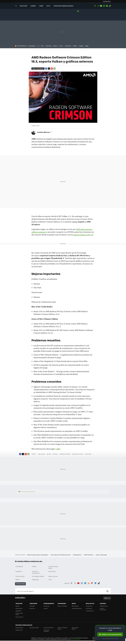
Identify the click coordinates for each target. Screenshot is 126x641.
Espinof (46, 608)
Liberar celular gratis (101, 555)
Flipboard (52, 69)
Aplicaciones (41, 454)
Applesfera (18, 611)
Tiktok (110, 6)
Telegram (85, 582)
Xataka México (19, 627)
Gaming (33, 6)
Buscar (107, 591)
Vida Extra (32, 608)
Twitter (98, 6)
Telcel (50, 579)
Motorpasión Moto (77, 608)
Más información (75, 639)
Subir (106, 598)
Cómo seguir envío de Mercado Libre (61, 555)
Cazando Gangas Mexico (53, 567)
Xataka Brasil (19, 630)
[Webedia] (107, 1)
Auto (48, 6)
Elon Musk (68, 46)
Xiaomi (55, 46)
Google (81, 46)
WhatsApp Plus (77, 555)
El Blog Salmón (104, 606)
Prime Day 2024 (20, 576)
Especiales (19, 571)
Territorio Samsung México (63, 6)
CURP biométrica (88, 555)
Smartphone (32, 46)
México (17, 579)
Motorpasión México (75, 628)
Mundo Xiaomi (19, 617)
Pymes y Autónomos (103, 609)
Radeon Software (66, 454)
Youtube (101, 6)
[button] (44, 132)
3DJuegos (32, 606)
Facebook (95, 6)
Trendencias (89, 606)
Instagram (104, 6)
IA (38, 46)
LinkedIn (95, 582)
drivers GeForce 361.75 (83, 235)
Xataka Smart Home (19, 613)
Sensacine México (48, 627)
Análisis (34, 566)
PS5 (42, 46)
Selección (23, 6)
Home (41, 6)
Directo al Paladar (62, 606)
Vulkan (56, 454)
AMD (58, 449)
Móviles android (52, 576)
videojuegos (35, 579)
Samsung (48, 46)
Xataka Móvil (19, 608)
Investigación (19, 566)
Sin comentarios (38, 68)
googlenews (107, 6)
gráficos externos (79, 454)
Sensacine (46, 606)
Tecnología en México (38, 576)
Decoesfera (89, 608)
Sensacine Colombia (46, 630)
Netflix (75, 46)
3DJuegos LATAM (34, 627)
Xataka (17, 606)
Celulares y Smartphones (36, 572)
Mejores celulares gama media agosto (37, 555)
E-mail (54, 69)
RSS (88, 582)
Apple (86, 46)
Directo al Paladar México (62, 628)
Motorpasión (75, 606)
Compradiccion (90, 611)
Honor (61, 46)
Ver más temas (20, 584)
